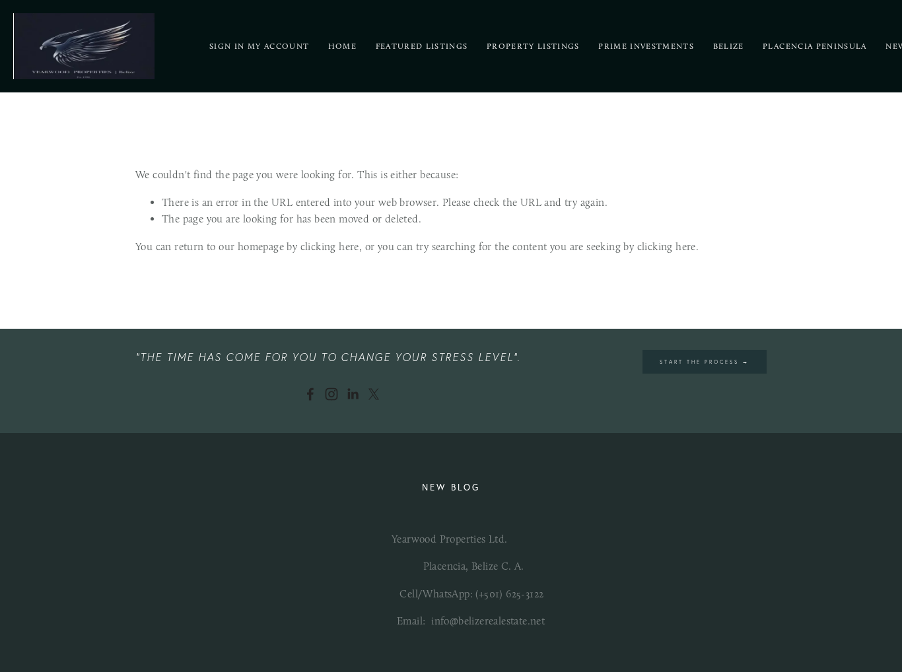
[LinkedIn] (352, 394)
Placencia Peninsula (815, 46)
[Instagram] (331, 394)
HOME (342, 46)
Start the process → (704, 361)
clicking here (329, 246)
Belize (728, 46)
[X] (373, 394)
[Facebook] (310, 394)
